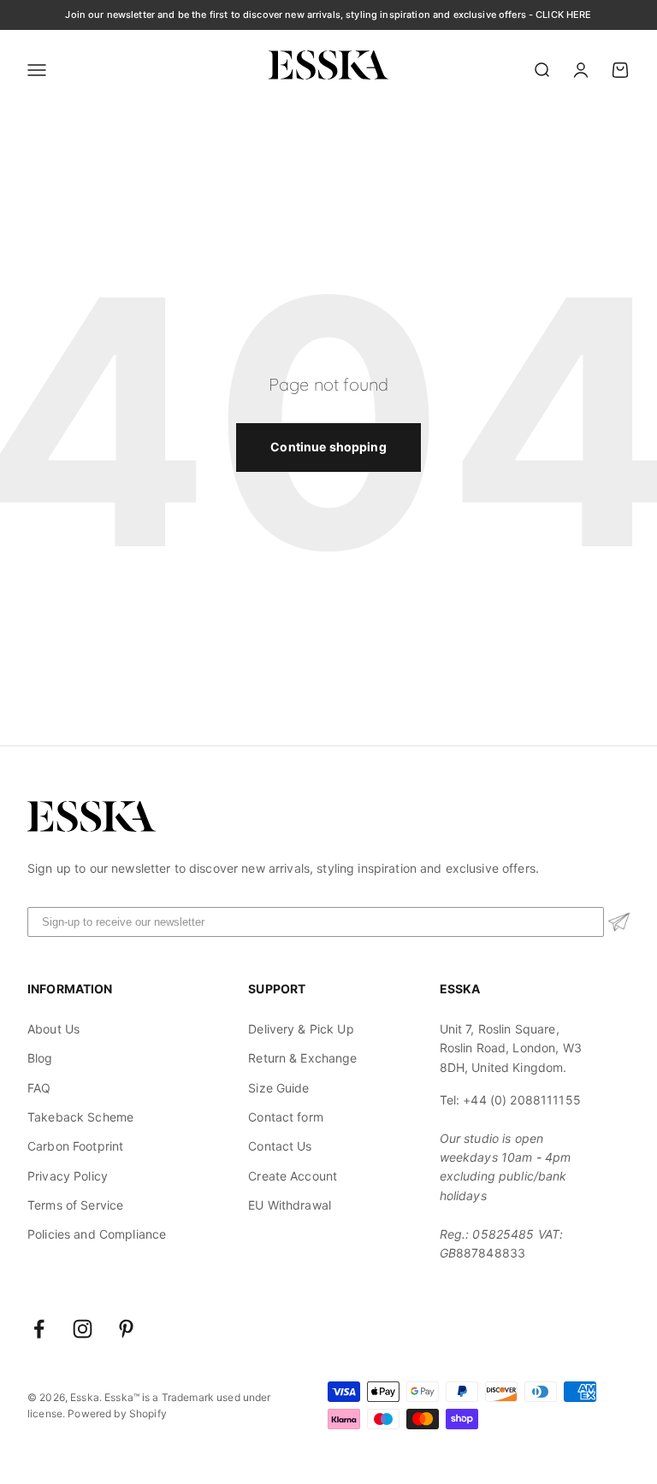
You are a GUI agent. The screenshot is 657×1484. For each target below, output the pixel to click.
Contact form (285, 1117)
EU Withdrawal (289, 1205)
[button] (619, 922)
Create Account (292, 1176)
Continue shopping (328, 446)
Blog (40, 1058)
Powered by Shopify (117, 1413)
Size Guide (278, 1088)
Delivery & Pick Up (301, 1029)
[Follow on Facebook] (38, 1328)
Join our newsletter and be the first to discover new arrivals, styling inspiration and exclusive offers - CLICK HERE (328, 15)
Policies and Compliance (96, 1234)
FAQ (38, 1088)
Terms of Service (75, 1205)
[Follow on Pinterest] (126, 1328)
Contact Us (279, 1146)
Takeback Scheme (80, 1117)
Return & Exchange (302, 1058)
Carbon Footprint (75, 1146)
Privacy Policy (67, 1176)
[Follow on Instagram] (82, 1328)
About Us (53, 1029)
